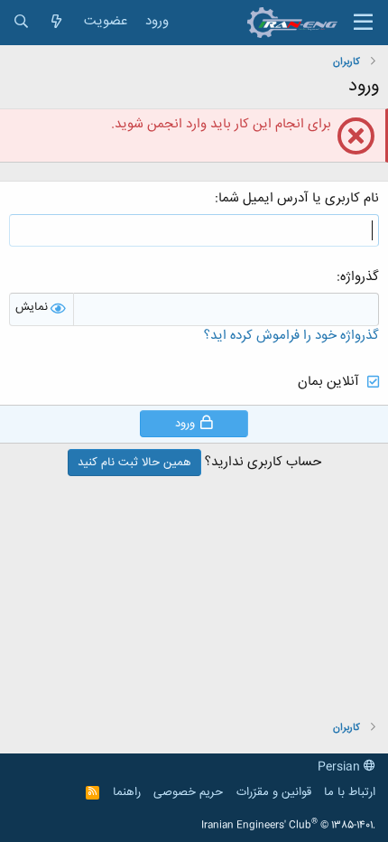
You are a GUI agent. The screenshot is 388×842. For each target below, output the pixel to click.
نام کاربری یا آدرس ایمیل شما (298, 198)
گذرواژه (359, 277)
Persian (341, 767)
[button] (363, 22)
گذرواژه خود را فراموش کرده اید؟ (291, 335)
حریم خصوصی (188, 792)
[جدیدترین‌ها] (56, 22)
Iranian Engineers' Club (288, 826)
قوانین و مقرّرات (273, 792)
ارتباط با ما (349, 792)
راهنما (127, 792)
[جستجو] (21, 22)
